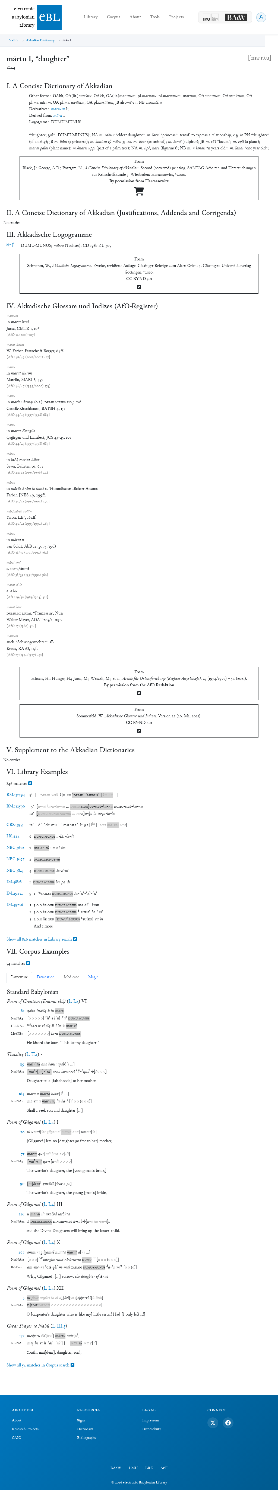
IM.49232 (15, 893)
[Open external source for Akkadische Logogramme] (139, 287)
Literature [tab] (19, 977)
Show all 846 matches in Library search (40, 939)
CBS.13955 (15, 825)
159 (22, 1064)
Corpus (114, 17)
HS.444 (13, 836)
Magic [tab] (93, 977)
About (135, 17)
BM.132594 (16, 795)
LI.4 (48, 1122)
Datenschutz (151, 1429)
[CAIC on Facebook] (228, 1422)
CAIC (16, 1438)
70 (22, 1132)
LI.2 (73, 1001)
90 (22, 1184)
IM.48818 (14, 882)
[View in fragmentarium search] (30, 784)
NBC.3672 (15, 848)
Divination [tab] (46, 977)
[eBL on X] (212, 1422)
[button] (55, 795)
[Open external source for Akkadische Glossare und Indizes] (139, 731)
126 (21, 1214)
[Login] (261, 17)
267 (21, 1252)
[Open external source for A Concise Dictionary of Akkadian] (139, 193)
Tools (155, 17)
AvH (164, 1468)
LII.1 (31, 1054)
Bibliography (86, 1438)
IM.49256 (15, 905)
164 (21, 1094)
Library (91, 17)
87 (22, 1011)
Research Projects (25, 1429)
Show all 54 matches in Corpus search (39, 1365)
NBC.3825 (15, 871)
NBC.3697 (15, 859)
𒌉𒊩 (12, 245)
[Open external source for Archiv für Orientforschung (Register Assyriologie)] (139, 694)
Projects (176, 17)
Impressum (150, 1420)
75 (22, 1154)
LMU (133, 1468)
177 (21, 1336)
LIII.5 (58, 1326)
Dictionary (85, 1429)
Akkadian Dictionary (40, 40)
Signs (81, 1420)
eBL (15, 40)
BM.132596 (16, 806)
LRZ (149, 1468)
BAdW (115, 1468)
